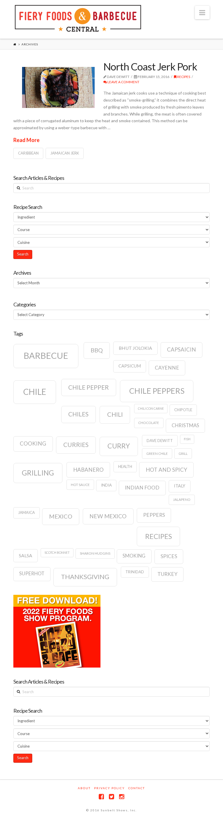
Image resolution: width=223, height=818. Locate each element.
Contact (136, 788)
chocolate (148, 422)
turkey (167, 574)
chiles (78, 414)
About (84, 788)
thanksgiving (85, 577)
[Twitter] (111, 797)
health (125, 466)
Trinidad (134, 571)
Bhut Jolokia (135, 348)
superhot (31, 573)
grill (183, 453)
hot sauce (80, 484)
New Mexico (108, 516)
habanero (88, 469)
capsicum (129, 365)
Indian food (142, 488)
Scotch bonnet (57, 552)
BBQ (97, 350)
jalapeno (181, 499)
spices (169, 556)
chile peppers (156, 390)
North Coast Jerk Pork (150, 66)
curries (76, 444)
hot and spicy (166, 469)
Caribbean (28, 153)
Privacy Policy (109, 788)
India (106, 485)
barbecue (46, 355)
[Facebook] (101, 797)
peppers (154, 515)
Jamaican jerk (64, 153)
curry (118, 446)
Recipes (183, 76)
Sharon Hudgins (95, 553)
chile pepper (88, 387)
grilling (38, 473)
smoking (134, 556)
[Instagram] (121, 797)
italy (179, 485)
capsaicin (181, 349)
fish (187, 439)
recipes (158, 536)
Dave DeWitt (160, 440)
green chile (157, 453)
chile (34, 392)
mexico (60, 516)
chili (115, 414)
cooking (33, 443)
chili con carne (151, 408)
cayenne (167, 368)
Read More (26, 140)
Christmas (185, 425)
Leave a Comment (123, 82)
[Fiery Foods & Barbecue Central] (78, 18)
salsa (25, 555)
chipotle (183, 409)
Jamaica (26, 512)
